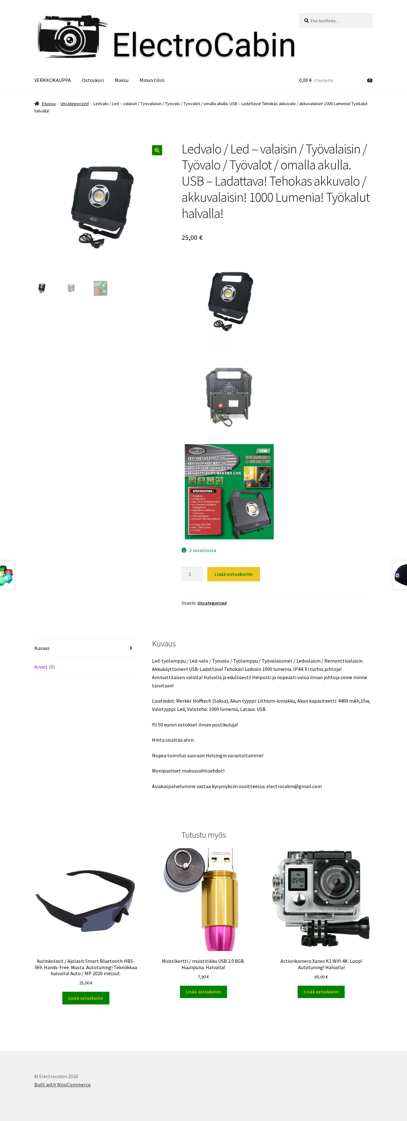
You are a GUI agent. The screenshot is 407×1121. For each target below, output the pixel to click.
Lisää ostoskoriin (234, 574)
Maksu (121, 80)
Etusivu (49, 103)
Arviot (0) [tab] (44, 667)
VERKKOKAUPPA (52, 80)
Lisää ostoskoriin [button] (85, 998)
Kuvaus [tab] (42, 648)
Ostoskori (93, 80)
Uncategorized (74, 103)
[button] (157, 150)
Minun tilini (152, 80)
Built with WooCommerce (62, 1084)
